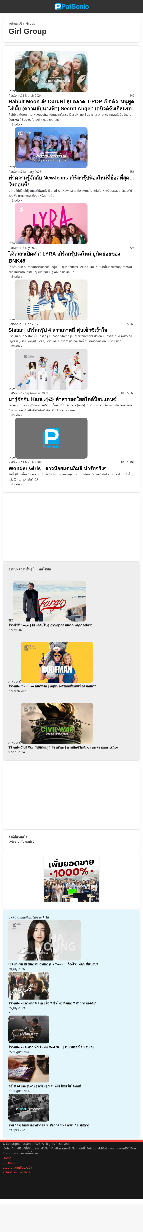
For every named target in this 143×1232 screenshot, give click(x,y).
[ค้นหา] (138, 8)
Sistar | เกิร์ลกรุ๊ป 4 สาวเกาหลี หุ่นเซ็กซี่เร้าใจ (58, 330)
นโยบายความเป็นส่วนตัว (17, 1168)
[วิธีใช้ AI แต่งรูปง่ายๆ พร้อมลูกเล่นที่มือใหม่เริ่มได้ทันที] (28, 1082)
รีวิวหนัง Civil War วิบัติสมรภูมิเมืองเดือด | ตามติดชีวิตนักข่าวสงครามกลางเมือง (63, 747)
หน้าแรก (14, 24)
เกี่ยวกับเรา (9, 1163)
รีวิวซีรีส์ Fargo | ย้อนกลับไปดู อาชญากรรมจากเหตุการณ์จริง (50, 625)
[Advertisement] (36, 526)
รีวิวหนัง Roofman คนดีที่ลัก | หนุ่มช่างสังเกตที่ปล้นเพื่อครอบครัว (52, 686)
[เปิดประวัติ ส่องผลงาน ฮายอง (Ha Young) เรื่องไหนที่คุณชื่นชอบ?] (44, 960)
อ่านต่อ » (16, 125)
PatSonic (15, 96)
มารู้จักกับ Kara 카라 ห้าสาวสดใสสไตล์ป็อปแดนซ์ (63, 399)
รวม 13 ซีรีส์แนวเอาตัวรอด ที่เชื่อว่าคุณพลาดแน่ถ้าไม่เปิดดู (48, 1125)
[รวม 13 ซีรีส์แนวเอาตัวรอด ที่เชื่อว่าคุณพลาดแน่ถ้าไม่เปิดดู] (28, 1121)
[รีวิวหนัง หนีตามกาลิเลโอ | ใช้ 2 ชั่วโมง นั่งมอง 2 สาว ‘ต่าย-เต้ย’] (28, 999)
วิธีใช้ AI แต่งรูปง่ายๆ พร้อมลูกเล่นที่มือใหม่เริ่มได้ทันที (44, 1086)
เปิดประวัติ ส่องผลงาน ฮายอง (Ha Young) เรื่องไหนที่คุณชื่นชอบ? (53, 964)
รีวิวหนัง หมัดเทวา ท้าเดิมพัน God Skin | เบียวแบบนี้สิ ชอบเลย (51, 1047)
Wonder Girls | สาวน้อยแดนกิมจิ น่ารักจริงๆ (58, 468)
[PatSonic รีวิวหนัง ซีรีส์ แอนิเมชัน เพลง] (71, 6)
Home (7, 1158)
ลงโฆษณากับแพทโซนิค (22, 842)
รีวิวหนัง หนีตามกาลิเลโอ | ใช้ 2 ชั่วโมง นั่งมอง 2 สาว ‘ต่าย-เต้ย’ (52, 1003)
